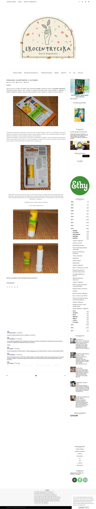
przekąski (37, 500)
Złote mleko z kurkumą (78, 132)
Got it (87, 507)
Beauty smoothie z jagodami (80, 293)
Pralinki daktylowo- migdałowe (80, 308)
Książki (42, 492)
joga (53, 497)
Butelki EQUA (76, 263)
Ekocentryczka (17, 507)
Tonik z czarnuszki (77, 255)
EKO (74, 72)
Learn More (81, 507)
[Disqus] (36, 310)
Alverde (27, 82)
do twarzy (42, 497)
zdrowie (57, 500)
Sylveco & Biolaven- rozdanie (82, 340)
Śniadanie (45, 502)
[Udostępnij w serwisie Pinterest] (17, 287)
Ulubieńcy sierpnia (77, 243)
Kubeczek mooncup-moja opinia (82, 397)
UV (46, 492)
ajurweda (51, 492)
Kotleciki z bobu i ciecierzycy (80, 288)
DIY (70, 72)
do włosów (48, 497)
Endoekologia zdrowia (78, 245)
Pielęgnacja (80, 456)
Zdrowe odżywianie (46, 72)
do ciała (36, 497)
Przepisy (64, 72)
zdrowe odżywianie (49, 500)
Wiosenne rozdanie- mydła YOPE (82, 354)
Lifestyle (80, 72)
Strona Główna (11, 1)
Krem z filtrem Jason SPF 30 (80, 295)
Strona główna (80, 449)
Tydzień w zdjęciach (78, 240)
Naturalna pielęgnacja (31, 72)
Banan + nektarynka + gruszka (80, 267)
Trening (56, 72)
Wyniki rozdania (77, 260)
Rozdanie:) (79, 368)
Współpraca (80, 465)
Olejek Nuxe (76, 258)
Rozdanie (75, 291)
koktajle (57, 497)
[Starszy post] (65, 375)
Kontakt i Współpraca (30, 1)
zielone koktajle (38, 502)
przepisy (42, 500)
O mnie (20, 1)
